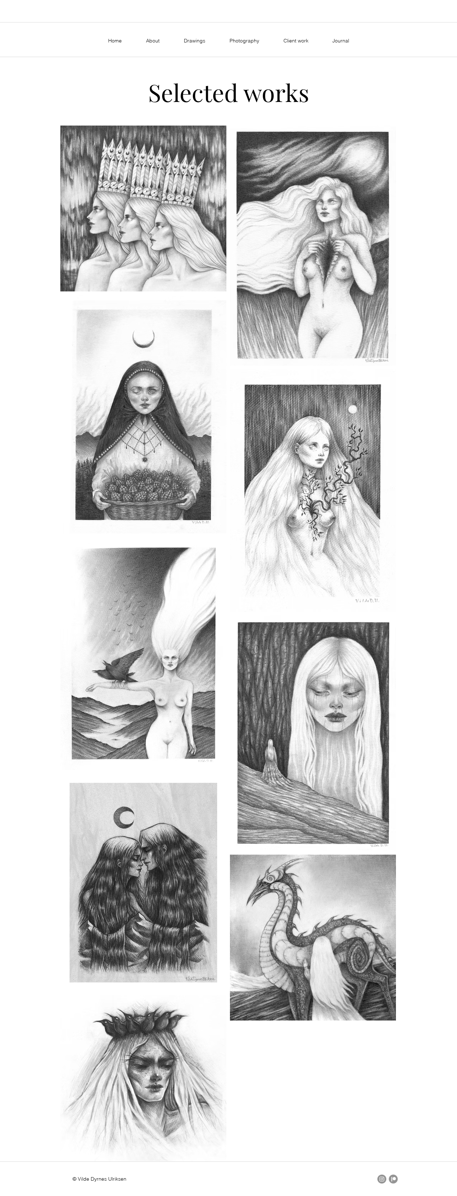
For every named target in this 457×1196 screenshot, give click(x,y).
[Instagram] (381, 1179)
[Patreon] (393, 1179)
